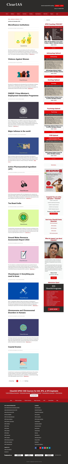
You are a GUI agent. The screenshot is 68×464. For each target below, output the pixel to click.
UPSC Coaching (53, 225)
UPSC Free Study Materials (9, 416)
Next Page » (27, 381)
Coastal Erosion (14, 347)
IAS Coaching (37, 414)
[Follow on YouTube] (40, 448)
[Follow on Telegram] (43, 448)
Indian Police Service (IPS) (9, 412)
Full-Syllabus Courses (12, 393)
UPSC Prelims (6, 430)
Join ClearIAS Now (54, 213)
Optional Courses (25, 393)
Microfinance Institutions (18, 25)
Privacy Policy (37, 439)
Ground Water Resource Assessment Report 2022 (18, 238)
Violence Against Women (18, 59)
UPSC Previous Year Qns (8, 439)
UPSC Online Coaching (39, 419)
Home (9, 19)
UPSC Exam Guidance (8, 419)
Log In (62, 5)
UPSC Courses (53, 230)
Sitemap (36, 432)
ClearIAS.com (32, 461)
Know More (54, 277)
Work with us (37, 435)
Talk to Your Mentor (8, 449)
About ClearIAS (37, 407)
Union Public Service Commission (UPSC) (12, 407)
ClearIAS (14, 5)
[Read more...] (32, 54)
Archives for (13, 19)
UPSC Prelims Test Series (9, 421)
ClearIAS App (37, 430)
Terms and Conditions (39, 444)
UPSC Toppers (7, 437)
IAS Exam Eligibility (7, 414)
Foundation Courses (48, 393)
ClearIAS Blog (37, 421)
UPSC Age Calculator (8, 442)
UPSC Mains (6, 432)
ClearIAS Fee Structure (39, 412)
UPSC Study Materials (53, 223)
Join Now (57, 5)
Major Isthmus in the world (19, 131)
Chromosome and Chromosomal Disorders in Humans (21, 311)
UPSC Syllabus (7, 423)
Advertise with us (38, 437)
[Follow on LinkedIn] (49, 448)
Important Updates (38, 423)
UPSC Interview (7, 435)
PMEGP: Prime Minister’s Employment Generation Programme (23, 94)
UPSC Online (6, 426)
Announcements (38, 426)
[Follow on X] (38, 448)
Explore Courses (34, 395)
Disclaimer (37, 442)
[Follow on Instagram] (45, 448)
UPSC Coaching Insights (54, 233)
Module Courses (36, 393)
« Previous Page (11, 381)
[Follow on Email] (47, 448)
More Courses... (53, 164)
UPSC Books (6, 428)
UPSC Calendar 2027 (8, 444)
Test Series (58, 393)
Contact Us (6, 451)
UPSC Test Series (53, 228)
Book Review (37, 428)
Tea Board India (14, 203)
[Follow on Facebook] (36, 448)
